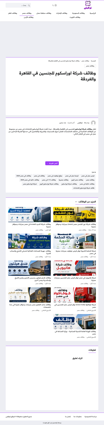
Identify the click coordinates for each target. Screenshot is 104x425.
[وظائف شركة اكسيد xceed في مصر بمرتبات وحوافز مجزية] (29, 219)
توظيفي (80, 123)
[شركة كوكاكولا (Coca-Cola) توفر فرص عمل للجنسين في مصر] (74, 299)
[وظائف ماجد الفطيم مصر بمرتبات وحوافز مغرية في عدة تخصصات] (29, 299)
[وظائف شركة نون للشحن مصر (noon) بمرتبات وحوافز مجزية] (74, 219)
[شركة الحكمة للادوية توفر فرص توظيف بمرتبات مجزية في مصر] (74, 246)
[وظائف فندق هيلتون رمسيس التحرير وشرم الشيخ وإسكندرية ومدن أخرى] (29, 272)
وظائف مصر (85, 61)
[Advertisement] (52, 38)
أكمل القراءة (53, 163)
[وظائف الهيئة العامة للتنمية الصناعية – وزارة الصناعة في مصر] (74, 326)
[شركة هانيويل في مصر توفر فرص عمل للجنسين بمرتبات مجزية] (74, 272)
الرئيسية (93, 61)
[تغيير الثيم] (54, 5)
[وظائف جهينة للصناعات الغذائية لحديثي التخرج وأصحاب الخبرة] (29, 246)
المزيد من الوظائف (87, 201)
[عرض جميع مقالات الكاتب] (93, 122)
